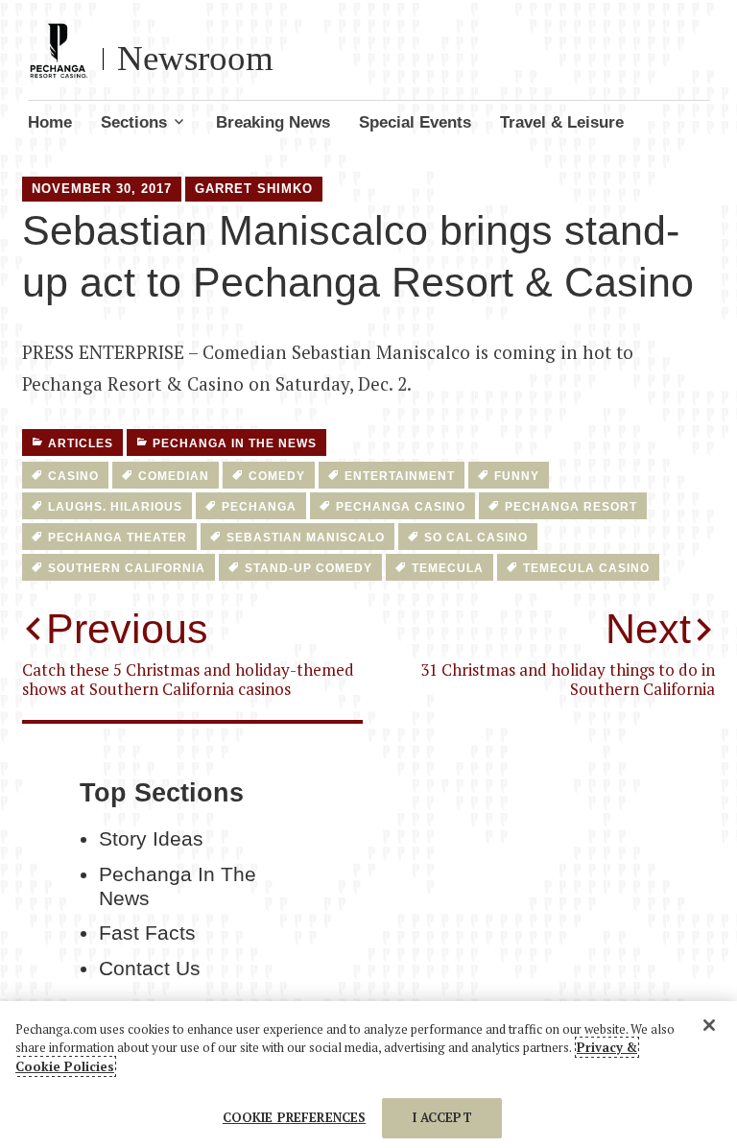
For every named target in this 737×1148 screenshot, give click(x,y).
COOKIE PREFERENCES (294, 1117)
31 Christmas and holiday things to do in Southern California (567, 652)
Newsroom (195, 58)
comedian (173, 476)
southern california (126, 568)
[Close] (709, 1025)
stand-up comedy (308, 568)
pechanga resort (571, 507)
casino (73, 476)
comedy (277, 476)
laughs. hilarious (115, 507)
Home (50, 122)
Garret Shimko (254, 188)
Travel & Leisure (562, 122)
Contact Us (150, 968)
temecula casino (586, 568)
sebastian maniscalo (305, 537)
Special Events (415, 122)
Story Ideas (151, 838)
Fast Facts (147, 933)
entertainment (400, 476)
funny (516, 476)
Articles (80, 443)
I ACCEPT (442, 1117)
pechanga (259, 507)
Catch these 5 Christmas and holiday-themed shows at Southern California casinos (188, 652)
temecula (448, 568)
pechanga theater (117, 537)
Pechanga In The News (235, 443)
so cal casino (476, 537)
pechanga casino (400, 507)
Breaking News (273, 122)
